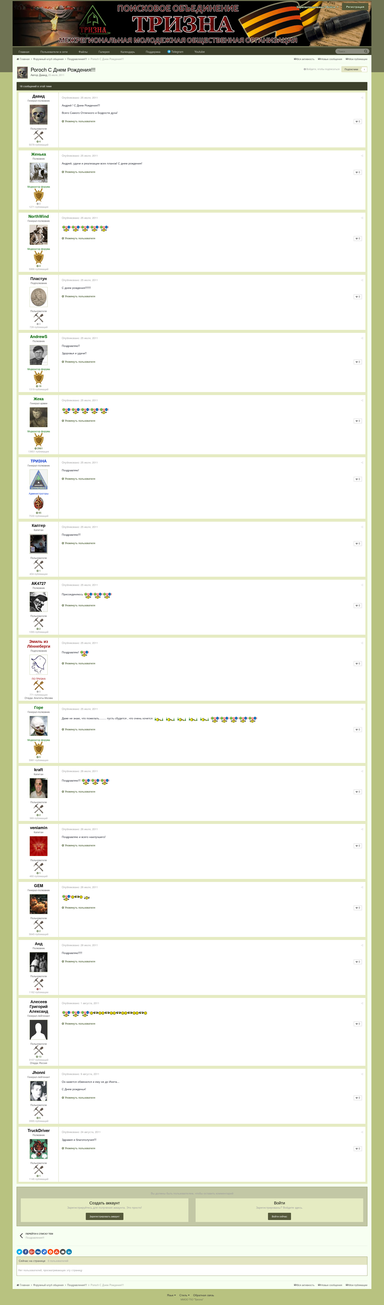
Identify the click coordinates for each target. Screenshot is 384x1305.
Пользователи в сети (54, 52)
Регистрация (355, 7)
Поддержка (153, 52)
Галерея (104, 52)
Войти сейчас (279, 1216)
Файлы (83, 52)
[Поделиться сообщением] (362, 97)
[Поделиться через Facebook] (25, 1252)
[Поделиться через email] (63, 1252)
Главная (24, 52)
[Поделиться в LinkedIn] (69, 1252)
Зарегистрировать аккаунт (105, 1216)
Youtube (199, 52)
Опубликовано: (80, 97)
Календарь (128, 52)
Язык (170, 1295)
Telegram (177, 52)
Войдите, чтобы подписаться (323, 69)
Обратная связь (203, 1295)
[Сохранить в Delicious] (44, 1252)
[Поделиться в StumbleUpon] (56, 1252)
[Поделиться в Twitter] (19, 1252)
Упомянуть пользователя (79, 121)
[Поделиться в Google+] (32, 1252)
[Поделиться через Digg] (38, 1252)
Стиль (183, 1295)
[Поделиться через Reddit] (50, 1252)
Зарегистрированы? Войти (316, 7)
